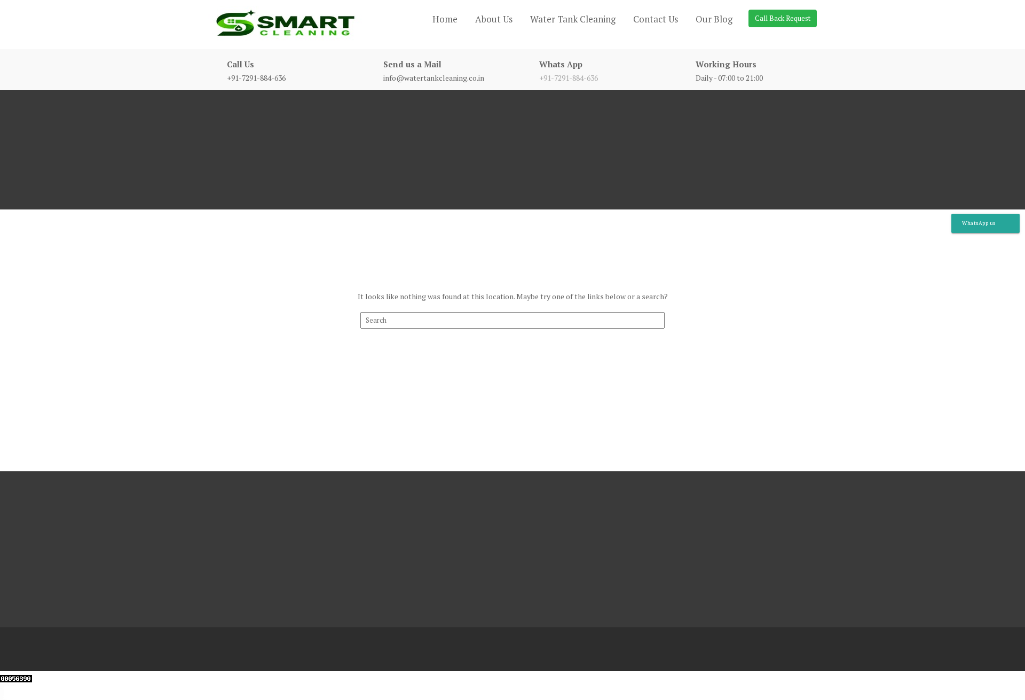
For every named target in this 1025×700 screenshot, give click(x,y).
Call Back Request (782, 18)
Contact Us (655, 19)
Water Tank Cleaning (573, 19)
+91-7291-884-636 (568, 78)
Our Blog (714, 19)
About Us (493, 19)
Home (445, 19)
